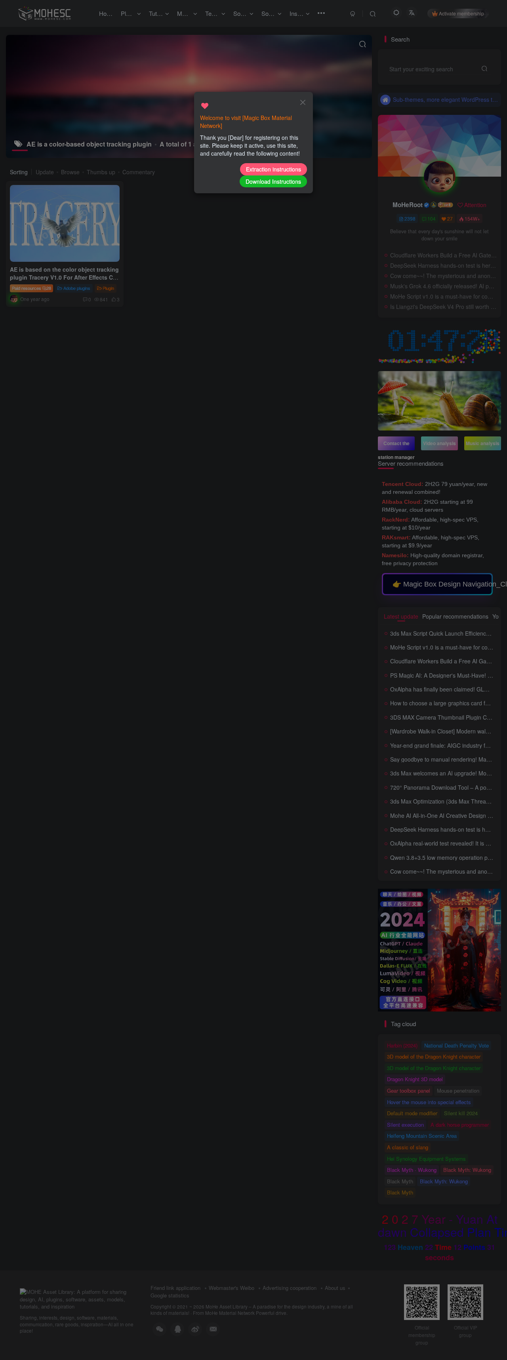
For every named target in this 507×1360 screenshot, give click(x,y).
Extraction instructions (273, 169)
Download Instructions (273, 181)
